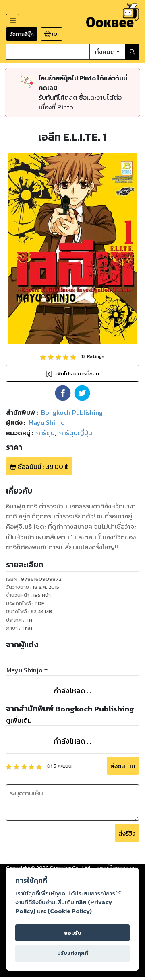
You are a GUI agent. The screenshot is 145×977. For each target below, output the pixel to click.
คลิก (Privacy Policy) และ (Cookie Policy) (63, 907)
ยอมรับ (72, 933)
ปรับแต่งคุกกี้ (72, 953)
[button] (63, 393)
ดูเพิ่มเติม (19, 720)
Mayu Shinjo (24, 670)
